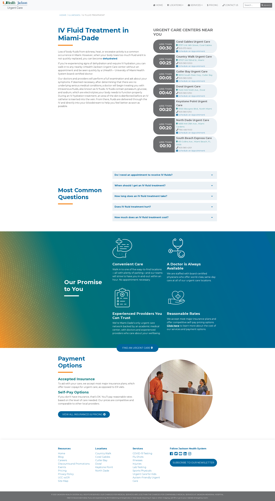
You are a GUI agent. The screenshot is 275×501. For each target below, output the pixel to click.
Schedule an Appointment (191, 51)
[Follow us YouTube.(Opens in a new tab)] (181, 454)
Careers (62, 460)
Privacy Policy (66, 474)
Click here (173, 325)
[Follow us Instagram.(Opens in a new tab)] (190, 454)
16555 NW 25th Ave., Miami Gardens (190, 125)
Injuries (137, 463)
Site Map (63, 481)
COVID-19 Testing (142, 453)
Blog (61, 457)
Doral (98, 463)
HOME (62, 15)
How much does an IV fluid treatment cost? (141, 217)
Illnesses (74, 15)
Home (159, 5)
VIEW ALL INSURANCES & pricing (82, 414)
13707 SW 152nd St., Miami (191, 60)
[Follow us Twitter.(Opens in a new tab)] (176, 454)
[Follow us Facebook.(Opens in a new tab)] (172, 454)
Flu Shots (138, 457)
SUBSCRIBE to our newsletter (193, 462)
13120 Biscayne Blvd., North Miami (195, 108)
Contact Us (231, 5)
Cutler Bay (101, 460)
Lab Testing (139, 467)
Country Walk (103, 453)
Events (62, 467)
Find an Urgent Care (136, 348)
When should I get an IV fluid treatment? (140, 185)
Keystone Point (104, 467)
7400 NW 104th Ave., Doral (191, 90)
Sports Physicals (142, 470)
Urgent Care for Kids (144, 474)
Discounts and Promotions (74, 463)
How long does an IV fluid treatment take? (141, 196)
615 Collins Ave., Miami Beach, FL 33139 (193, 143)
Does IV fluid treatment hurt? (133, 206)
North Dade (102, 470)
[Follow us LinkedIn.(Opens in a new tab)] (185, 454)
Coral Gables (102, 457)
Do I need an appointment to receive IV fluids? (143, 175)
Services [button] (196, 5)
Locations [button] (176, 5)
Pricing (213, 5)
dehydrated (110, 58)
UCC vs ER (63, 477)
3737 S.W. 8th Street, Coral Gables (195, 45)
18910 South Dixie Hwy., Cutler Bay (195, 75)
